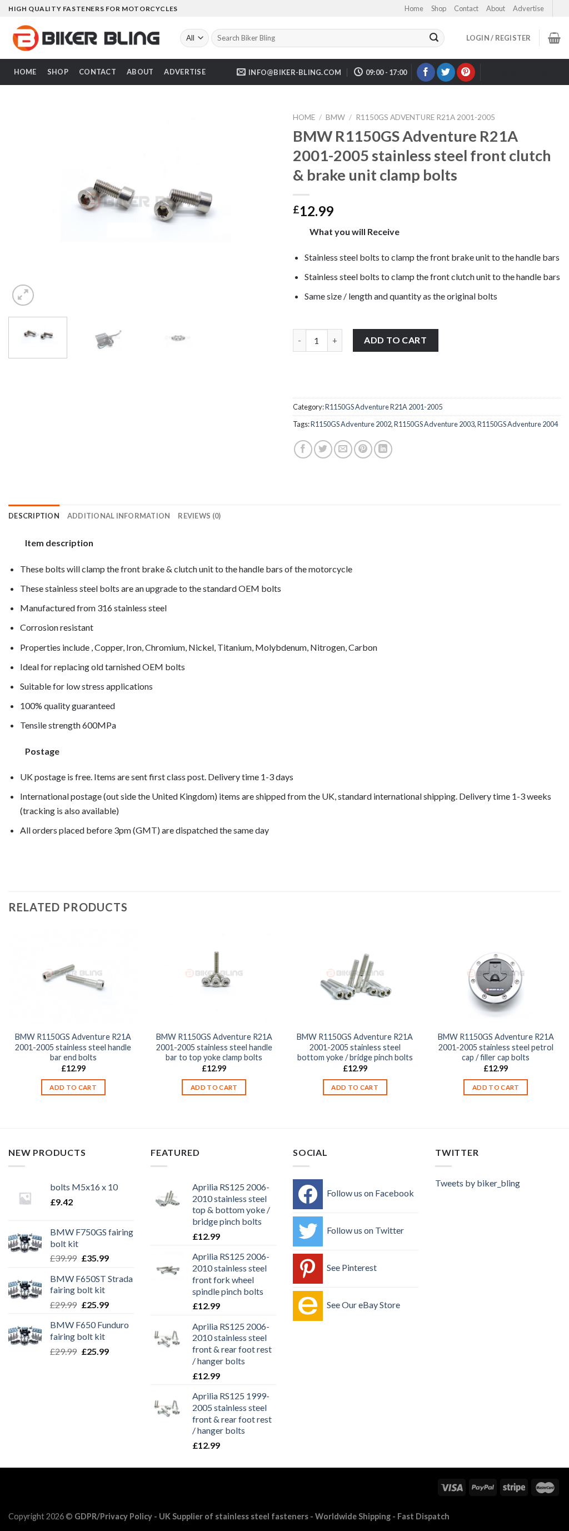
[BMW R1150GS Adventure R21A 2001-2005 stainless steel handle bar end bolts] (73, 976)
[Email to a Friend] (343, 449)
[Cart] (554, 38)
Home (414, 8)
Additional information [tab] (119, 515)
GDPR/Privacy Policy (113, 1516)
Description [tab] (33, 515)
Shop (438, 8)
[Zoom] (23, 295)
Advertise (528, 8)
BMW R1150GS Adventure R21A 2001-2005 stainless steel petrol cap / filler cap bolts (496, 1047)
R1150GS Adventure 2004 (517, 424)
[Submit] (434, 38)
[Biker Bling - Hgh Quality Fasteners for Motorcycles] (85, 38)
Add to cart (395, 340)
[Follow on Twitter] (446, 72)
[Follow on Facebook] (426, 72)
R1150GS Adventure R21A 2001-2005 (425, 117)
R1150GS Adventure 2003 (434, 424)
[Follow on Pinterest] (466, 72)
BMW (335, 117)
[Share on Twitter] (323, 449)
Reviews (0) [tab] (199, 515)
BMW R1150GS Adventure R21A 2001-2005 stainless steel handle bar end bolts (73, 1047)
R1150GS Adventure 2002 (351, 424)
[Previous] (28, 208)
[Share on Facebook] (303, 449)
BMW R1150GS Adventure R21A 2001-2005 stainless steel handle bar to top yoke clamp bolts (214, 1047)
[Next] (257, 208)
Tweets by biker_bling (477, 1183)
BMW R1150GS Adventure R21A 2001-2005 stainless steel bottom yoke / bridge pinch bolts (355, 1047)
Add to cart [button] (73, 1087)
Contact (466, 8)
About (495, 8)
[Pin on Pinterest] (363, 449)
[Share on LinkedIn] (383, 449)
